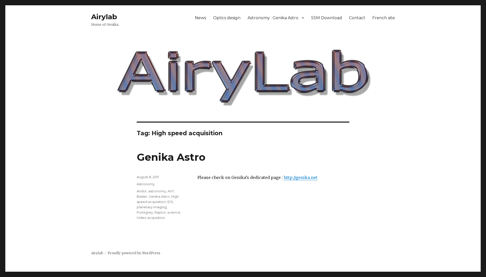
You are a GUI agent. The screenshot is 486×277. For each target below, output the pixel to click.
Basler (142, 196)
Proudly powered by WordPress (134, 253)
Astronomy (146, 184)
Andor (142, 191)
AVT (171, 191)
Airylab (104, 16)
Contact (357, 17)
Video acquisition (151, 218)
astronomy (157, 191)
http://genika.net (300, 177)
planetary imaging (152, 207)
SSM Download (326, 17)
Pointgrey (145, 212)
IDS (170, 202)
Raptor (160, 212)
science (173, 212)
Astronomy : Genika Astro (273, 17)
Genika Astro (171, 157)
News (200, 17)
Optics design (226, 17)
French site (383, 17)
